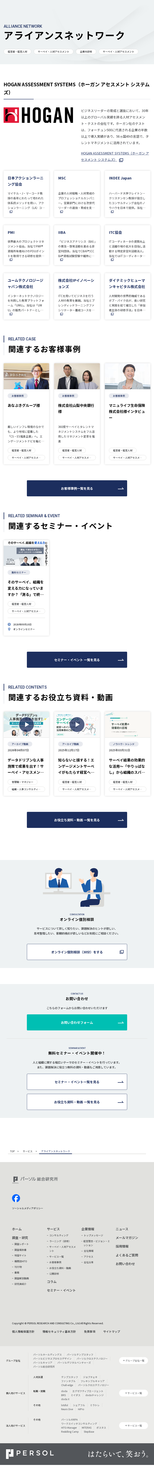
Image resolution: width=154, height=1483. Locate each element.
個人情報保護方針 (23, 1331)
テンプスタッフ (69, 1377)
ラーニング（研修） (60, 1241)
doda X (65, 1399)
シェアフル (79, 1405)
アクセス (88, 1256)
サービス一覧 (56, 1256)
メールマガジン (127, 1237)
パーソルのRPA (69, 1419)
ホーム (17, 1229)
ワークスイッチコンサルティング (79, 1423)
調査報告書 (20, 1249)
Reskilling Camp (70, 1431)
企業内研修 (86, 51)
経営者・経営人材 (17, 51)
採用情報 (122, 1246)
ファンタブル (68, 1381)
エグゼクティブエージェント (87, 1391)
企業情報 (87, 1229)
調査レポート (21, 1244)
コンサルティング (58, 1235)
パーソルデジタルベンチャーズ (74, 1362)
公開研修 (54, 1273)
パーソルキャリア (42, 1362)
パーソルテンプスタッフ (80, 1354)
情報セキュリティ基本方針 (59, 1331)
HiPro (81, 1409)
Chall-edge (67, 1385)
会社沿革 (88, 1262)
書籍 (16, 1272)
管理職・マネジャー (22, 782)
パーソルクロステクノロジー (92, 1358)
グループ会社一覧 (134, 1360)
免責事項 (89, 1331)
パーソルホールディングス (47, 1354)
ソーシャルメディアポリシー (27, 1208)
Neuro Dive (67, 1409)
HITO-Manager (69, 1427)
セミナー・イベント (61, 1290)
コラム (52, 1281)
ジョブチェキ (90, 1377)
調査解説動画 (21, 1278)
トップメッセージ (93, 1235)
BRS (63, 1395)
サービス (28, 1151)
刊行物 (18, 1266)
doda (64, 1391)
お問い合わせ (125, 1263)
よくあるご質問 (127, 1255)
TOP (12, 1151)
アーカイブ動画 (20, 744)
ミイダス (75, 1395)
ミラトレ (95, 1405)
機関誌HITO (20, 1261)
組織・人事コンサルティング (26, 789)
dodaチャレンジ (94, 1395)
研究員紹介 (20, 1284)
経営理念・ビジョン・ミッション (96, 1243)
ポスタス (101, 1427)
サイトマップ (111, 1331)
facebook (16, 1198)
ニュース (122, 1229)
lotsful (64, 1405)
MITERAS (86, 1427)
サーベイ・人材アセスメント (53, 51)
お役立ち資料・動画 (60, 1268)
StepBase (89, 1431)
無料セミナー (19, 572)
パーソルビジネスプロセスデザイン (52, 1358)
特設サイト (20, 1255)
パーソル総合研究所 (44, 1366)
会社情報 (88, 1250)
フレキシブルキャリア (93, 1381)
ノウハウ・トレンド (124, 744)
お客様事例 (18, 395)
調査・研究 (20, 1237)
